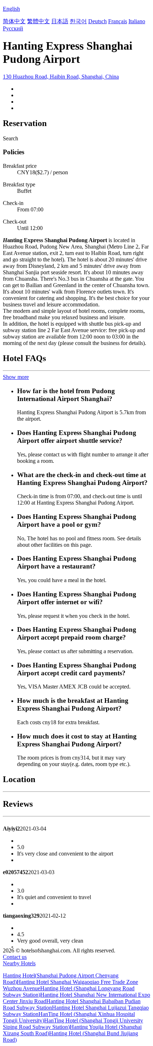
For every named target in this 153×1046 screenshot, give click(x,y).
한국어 (78, 21)
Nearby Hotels (19, 963)
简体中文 (14, 21)
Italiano (136, 21)
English (11, 9)
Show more (16, 377)
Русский (13, 28)
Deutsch (97, 21)
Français (117, 21)
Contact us (15, 957)
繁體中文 (38, 21)
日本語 (59, 21)
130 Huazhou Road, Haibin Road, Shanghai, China (61, 77)
